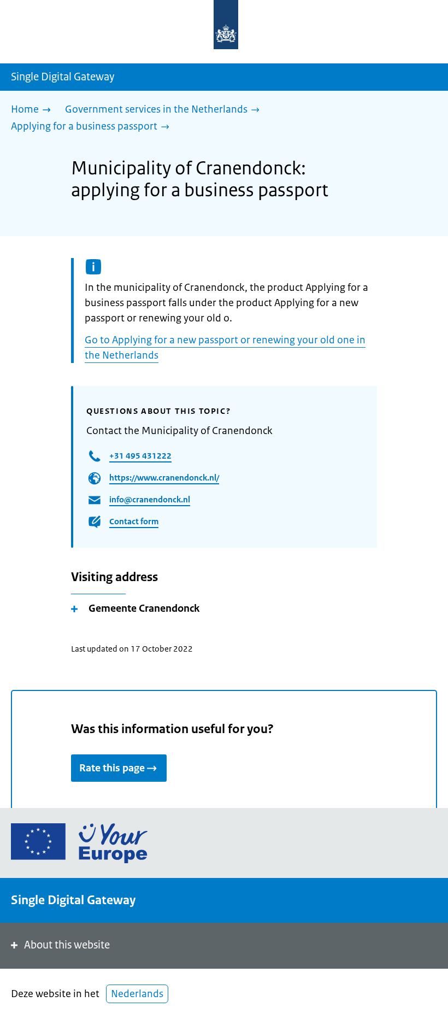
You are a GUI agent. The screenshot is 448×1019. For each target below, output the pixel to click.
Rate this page (112, 768)
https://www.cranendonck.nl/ (164, 477)
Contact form (133, 521)
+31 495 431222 (140, 455)
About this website (67, 945)
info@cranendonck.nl (149, 499)
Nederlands (137, 993)
